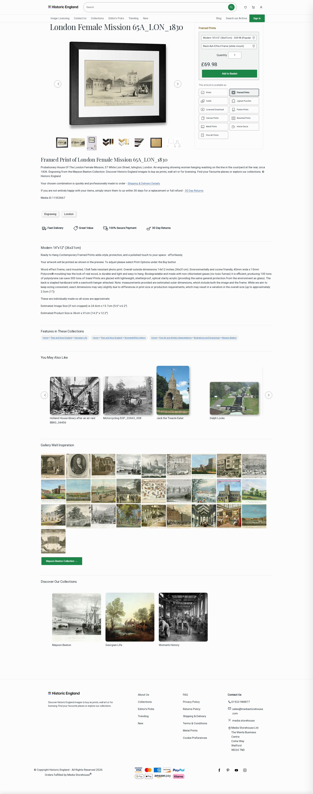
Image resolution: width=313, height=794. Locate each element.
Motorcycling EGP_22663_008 (122, 418)
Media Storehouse (78, 774)
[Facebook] (219, 771)
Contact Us (80, 18)
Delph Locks (217, 418)
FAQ (185, 694)
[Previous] (57, 83)
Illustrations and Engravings (207, 337)
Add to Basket (229, 73)
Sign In (257, 18)
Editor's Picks (116, 18)
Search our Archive (236, 18)
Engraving (50, 214)
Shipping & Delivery (194, 716)
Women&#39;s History (135, 337)
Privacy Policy (191, 701)
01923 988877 (240, 701)
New (145, 18)
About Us (143, 694)
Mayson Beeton (229, 337)
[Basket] (253, 7)
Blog (218, 18)
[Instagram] (244, 771)
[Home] (63, 7)
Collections (97, 18)
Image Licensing (60, 18)
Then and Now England (61, 337)
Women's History (169, 645)
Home (45, 337)
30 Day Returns (194, 190)
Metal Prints (190, 730)
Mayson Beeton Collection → (61, 561)
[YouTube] (236, 771)
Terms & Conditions (195, 723)
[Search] (231, 7)
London (69, 214)
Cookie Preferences (195, 737)
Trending (133, 18)
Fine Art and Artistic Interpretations (175, 337)
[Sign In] (261, 7)
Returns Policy (191, 709)
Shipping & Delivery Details (144, 183)
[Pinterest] (228, 771)
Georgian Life (80, 337)
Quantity (222, 55)
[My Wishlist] (245, 7)
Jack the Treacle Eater (170, 418)
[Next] (177, 83)
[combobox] (156, 7)
